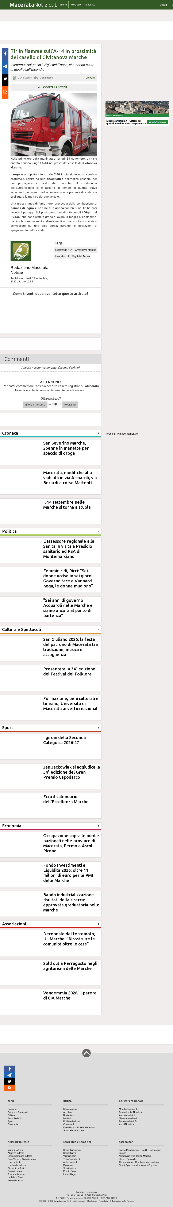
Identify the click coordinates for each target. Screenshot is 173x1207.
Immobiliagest (70, 1174)
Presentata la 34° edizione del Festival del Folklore (69, 671)
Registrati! (70, 404)
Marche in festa (15, 1150)
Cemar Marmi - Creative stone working (139, 1162)
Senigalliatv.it (69, 1153)
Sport (10, 1121)
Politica (11, 1115)
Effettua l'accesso (35, 404)
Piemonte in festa (16, 1168)
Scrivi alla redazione (73, 1130)
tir (69, 256)
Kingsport (68, 1165)
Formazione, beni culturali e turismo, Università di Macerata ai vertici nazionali (71, 703)
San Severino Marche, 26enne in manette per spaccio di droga (66, 448)
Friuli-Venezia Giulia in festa (22, 1159)
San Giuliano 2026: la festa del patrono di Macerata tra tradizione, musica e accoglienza (70, 647)
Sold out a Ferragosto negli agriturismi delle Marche (70, 966)
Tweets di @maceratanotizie (121, 433)
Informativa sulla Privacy (122, 1201)
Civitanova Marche (85, 249)
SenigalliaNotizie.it (72, 1150)
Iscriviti (66, 1118)
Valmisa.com (69, 1156)
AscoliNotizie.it (126, 1124)
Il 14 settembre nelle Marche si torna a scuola (67, 505)
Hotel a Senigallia (127, 1159)
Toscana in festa (16, 1174)
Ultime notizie (70, 1109)
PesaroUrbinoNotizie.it (130, 1112)
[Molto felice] (86, 306)
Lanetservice (60, 1201)
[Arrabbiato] (8, 306)
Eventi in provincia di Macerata (79, 1127)
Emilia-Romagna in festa (20, 1156)
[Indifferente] (47, 306)
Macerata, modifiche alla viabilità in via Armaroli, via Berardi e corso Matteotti (70, 477)
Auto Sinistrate (70, 1162)
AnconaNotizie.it (127, 1115)
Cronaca (90, 77)
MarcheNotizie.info (128, 1109)
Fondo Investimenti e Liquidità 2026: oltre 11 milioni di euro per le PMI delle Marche (68, 873)
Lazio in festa (14, 1162)
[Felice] (66, 306)
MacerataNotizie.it (128, 1118)
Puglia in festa (15, 1171)
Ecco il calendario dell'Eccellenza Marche (66, 799)
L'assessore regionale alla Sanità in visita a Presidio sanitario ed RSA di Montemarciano (68, 549)
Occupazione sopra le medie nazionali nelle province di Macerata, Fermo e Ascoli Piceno (71, 843)
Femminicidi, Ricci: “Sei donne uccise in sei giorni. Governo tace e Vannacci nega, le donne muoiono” (68, 578)
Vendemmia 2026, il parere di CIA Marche (70, 995)
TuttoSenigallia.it (71, 1159)
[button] (163, 4)
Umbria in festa (15, 1177)
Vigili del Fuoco (81, 256)
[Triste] (28, 306)
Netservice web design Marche (135, 1156)
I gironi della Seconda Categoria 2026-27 (64, 740)
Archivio (67, 1112)
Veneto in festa (15, 1180)
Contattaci (68, 1124)
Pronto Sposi (69, 1171)
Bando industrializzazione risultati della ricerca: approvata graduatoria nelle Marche (71, 902)
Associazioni (14, 1118)
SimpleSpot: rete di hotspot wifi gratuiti (138, 1165)
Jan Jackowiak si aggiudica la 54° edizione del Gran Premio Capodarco (71, 772)
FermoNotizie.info (128, 1121)
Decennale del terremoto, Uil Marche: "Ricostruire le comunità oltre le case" (69, 938)
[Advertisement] (137, 70)
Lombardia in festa (17, 1165)
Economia (13, 1124)
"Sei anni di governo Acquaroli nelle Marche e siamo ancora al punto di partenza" (68, 608)
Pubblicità (103, 1201)
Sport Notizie (69, 1168)
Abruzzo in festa (16, 1153)
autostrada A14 (63, 249)
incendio (60, 256)
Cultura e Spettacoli (17, 1112)
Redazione (68, 1115)
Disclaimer (92, 1201)
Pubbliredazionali (71, 1121)
